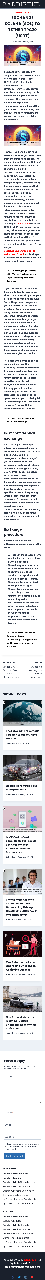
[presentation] (22, 713)
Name (9, 1112)
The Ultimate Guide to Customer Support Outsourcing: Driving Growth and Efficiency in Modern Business (21, 907)
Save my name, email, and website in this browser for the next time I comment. (23, 1146)
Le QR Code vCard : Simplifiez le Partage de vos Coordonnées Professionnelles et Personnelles (21, 844)
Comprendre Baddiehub (16, 1195)
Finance (27, 13)
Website (9, 1137)
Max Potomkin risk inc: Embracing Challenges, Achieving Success (21, 965)
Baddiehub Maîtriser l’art (16, 1173)
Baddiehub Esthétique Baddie (19, 1182)
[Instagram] (25, 1277)
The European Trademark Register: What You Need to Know (22, 734)
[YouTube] (32, 1277)
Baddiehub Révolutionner (16, 1186)
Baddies (17, 42)
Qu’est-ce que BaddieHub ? (18, 1203)
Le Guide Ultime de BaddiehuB (19, 1199)
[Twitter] (19, 1277)
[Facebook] (13, 1277)
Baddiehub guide (12, 1178)
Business (18, 13)
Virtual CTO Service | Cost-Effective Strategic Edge (11, 670)
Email (8, 1124)
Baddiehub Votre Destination (18, 1190)
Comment (11, 1076)
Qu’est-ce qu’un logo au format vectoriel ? (34, 670)
